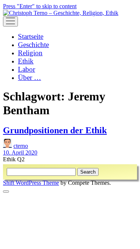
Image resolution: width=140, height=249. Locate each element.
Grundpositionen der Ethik (55, 130)
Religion (30, 53)
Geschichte (33, 45)
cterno (20, 146)
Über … (29, 77)
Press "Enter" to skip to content (40, 6)
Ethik (26, 61)
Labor (26, 69)
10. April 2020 (20, 152)
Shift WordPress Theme (31, 183)
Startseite (30, 36)
